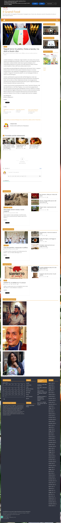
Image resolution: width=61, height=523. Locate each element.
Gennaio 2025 (51, 415)
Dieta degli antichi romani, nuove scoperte (14, 210)
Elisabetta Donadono (41, 396)
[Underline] (12, 176)
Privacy (27, 394)
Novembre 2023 (52, 442)
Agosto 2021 (51, 486)
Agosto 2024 (51, 425)
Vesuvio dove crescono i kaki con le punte (42, 403)
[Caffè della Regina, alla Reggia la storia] (35, 238)
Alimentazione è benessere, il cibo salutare (40, 399)
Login (40, 168)
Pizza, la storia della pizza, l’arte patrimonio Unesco (33, 110)
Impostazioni (49, 3)
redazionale (14, 53)
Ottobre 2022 (51, 463)
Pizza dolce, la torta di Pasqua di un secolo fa (15, 119)
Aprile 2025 (51, 410)
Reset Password (29, 396)
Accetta (35, 3)
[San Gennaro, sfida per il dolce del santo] (35, 194)
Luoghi (5, 280)
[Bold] (9, 176)
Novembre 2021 (52, 480)
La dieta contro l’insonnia (34, 119)
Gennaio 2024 (51, 438)
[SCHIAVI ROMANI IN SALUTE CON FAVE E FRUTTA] (35, 267)
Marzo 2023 (51, 454)
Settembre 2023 (52, 446)
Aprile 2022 (51, 471)
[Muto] (54, 33)
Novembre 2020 (52, 503)
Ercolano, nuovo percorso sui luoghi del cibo (47, 245)
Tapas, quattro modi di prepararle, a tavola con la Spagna (9, 147)
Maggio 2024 (51, 431)
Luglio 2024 (51, 427)
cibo (24, 53)
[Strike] (14, 176)
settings (10, 4)
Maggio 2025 (51, 408)
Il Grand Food (11, 12)
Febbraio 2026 (51, 394)
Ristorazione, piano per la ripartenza (35, 146)
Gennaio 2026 (51, 396)
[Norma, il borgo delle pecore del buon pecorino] (35, 200)
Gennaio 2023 (51, 457)
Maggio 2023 (51, 452)
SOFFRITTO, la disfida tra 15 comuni (15, 283)
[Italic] (10, 176)
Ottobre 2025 (51, 402)
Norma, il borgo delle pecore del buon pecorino (48, 201)
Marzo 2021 (51, 496)
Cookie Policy (28, 385)
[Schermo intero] (56, 33)
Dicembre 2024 (51, 417)
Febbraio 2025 (51, 413)
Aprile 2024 (51, 432)
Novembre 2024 (52, 419)
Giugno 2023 (51, 450)
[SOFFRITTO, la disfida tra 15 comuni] (16, 267)
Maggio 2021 (51, 492)
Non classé (6, 207)
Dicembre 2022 (51, 459)
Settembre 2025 (52, 404)
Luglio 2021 (51, 488)
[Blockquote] (19, 176)
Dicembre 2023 (51, 440)
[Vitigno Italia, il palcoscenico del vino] (35, 206)
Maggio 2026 (51, 388)
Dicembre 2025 (51, 398)
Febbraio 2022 (51, 475)
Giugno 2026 (51, 387)
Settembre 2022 (52, 465)
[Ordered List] (15, 176)
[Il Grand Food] (4, 20)
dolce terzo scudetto (29, 53)
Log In (27, 387)
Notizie (5, 46)
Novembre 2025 (52, 400)
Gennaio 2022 (51, 477)
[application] (50, 30)
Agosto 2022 (51, 467)
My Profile (28, 392)
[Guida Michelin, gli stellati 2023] (22, 138)
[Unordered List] (17, 176)
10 (3, 390)
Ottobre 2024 (51, 421)
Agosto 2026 (51, 383)
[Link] (22, 176)
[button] (50, 30)
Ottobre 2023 (51, 444)
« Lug (4, 398)
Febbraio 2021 (51, 498)
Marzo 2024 (51, 434)
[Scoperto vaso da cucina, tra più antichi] (35, 273)
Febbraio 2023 (51, 455)
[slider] (50, 33)
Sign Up (27, 398)
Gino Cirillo (39, 387)
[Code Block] (20, 176)
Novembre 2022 (52, 461)
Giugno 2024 (51, 429)
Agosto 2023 (51, 448)
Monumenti (6, 245)
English (44, 69)
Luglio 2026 (51, 385)
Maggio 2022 (51, 469)
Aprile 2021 (51, 494)
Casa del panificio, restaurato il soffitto (16, 247)
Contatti (27, 383)
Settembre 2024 (52, 423)
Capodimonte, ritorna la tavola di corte (48, 233)
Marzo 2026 (51, 392)
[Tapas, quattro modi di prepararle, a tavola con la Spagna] (9, 138)
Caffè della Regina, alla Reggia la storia (48, 239)
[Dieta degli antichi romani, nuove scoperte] (16, 194)
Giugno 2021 (51, 490)
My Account (28, 390)
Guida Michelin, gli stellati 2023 (21, 146)
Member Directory (29, 388)
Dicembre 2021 (51, 478)
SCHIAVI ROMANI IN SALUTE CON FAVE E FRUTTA (48, 268)
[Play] (44, 33)
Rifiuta (42, 3)
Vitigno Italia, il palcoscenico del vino (48, 207)
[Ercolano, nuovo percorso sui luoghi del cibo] (35, 244)
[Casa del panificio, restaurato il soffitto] (16, 232)
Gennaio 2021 (51, 500)
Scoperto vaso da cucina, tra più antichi (48, 274)
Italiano (44, 68)
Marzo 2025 (51, 411)
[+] (25, 176)
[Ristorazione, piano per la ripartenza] (35, 138)
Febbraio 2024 (51, 436)
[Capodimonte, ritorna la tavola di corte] (35, 232)
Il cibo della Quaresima (20, 109)
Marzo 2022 (51, 473)
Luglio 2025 (51, 406)
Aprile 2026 (51, 390)
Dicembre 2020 (51, 501)
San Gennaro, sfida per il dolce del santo (48, 195)
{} (23, 176)
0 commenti (20, 53)
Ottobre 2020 (51, 505)
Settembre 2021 (52, 484)
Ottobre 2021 (51, 482)
